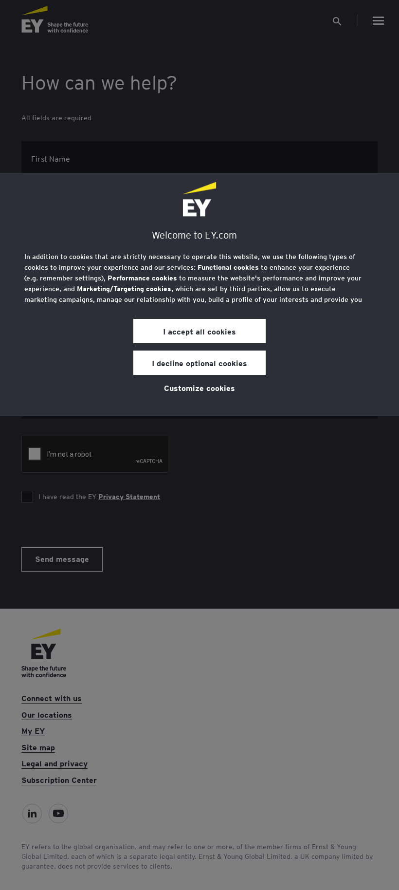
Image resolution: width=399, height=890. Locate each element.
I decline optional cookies (199, 362)
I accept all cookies (199, 331)
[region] (199, 294)
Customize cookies (199, 387)
